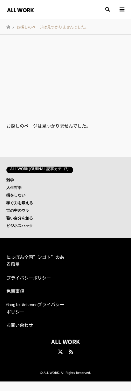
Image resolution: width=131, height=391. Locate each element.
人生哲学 (14, 188)
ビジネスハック (19, 226)
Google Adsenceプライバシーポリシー (35, 308)
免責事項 (15, 291)
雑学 (10, 181)
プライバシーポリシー (28, 278)
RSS (71, 351)
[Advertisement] (65, 71)
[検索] (107, 9)
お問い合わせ (19, 325)
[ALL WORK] (20, 9)
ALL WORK (65, 341)
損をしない (15, 196)
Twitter (60, 351)
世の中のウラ (17, 211)
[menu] (121, 9)
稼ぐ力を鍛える (19, 204)
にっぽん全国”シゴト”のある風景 (35, 261)
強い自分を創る (19, 219)
